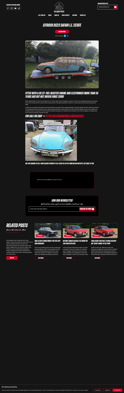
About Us (56, 15)
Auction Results (39, 235)
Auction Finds (62, 32)
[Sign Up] (115, 7)
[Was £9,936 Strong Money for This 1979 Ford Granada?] (48, 230)
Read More (41, 258)
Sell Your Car (41, 15)
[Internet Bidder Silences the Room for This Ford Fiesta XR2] (76, 230)
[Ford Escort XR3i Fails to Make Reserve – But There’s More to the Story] (104, 230)
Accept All (117, 390)
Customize (97, 390)
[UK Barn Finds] (59, 7)
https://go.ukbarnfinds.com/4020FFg (64, 116)
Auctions (74, 15)
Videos (50, 15)
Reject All (107, 390)
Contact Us (83, 15)
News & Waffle (65, 15)
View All (12, 258)
